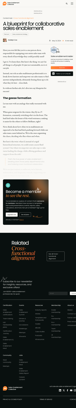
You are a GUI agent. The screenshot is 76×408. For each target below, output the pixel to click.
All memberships (56, 336)
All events (22, 336)
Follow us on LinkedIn (63, 74)
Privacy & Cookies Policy (12, 399)
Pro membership (55, 317)
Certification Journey (7, 332)
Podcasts (38, 335)
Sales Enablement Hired (7, 345)
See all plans (25, 215)
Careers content (22, 378)
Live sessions (23, 325)
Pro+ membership (55, 323)
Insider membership (55, 311)
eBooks (37, 328)
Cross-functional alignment (24, 18)
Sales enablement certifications (7, 312)
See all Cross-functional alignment (53, 256)
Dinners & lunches (22, 320)
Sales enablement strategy (19, 34)
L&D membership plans (7, 324)
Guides (37, 324)
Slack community (7, 361)
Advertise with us (38, 11)
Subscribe (62, 67)
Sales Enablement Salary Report (24, 370)
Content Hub (7, 18)
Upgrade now (11, 215)
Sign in (21, 220)
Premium (6, 34)
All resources (39, 339)
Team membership (55, 330)
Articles (37, 314)
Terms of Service (46, 399)
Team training (8, 319)
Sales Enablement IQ (8, 338)
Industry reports (41, 310)
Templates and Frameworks (40, 319)
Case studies (40, 332)
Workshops (23, 329)
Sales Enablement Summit (23, 312)
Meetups (22, 332)
